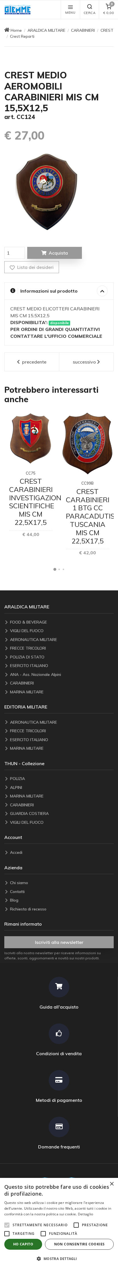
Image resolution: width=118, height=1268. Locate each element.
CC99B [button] (87, 483)
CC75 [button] (31, 473)
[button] (19, 9)
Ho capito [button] (23, 1244)
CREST (107, 30)
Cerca (90, 13)
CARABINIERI (83, 30)
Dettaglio (85, 1214)
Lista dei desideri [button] (35, 267)
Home (16, 30)
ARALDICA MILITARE (46, 30)
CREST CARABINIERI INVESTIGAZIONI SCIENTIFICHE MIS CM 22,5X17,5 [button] (36, 502)
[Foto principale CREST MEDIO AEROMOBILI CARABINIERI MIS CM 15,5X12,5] (47, 192)
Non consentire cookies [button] (79, 1244)
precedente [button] (33, 362)
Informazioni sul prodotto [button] (49, 291)
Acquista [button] (58, 253)
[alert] (59, 1223)
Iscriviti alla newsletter (59, 942)
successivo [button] (84, 362)
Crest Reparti (22, 36)
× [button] (111, 1184)
